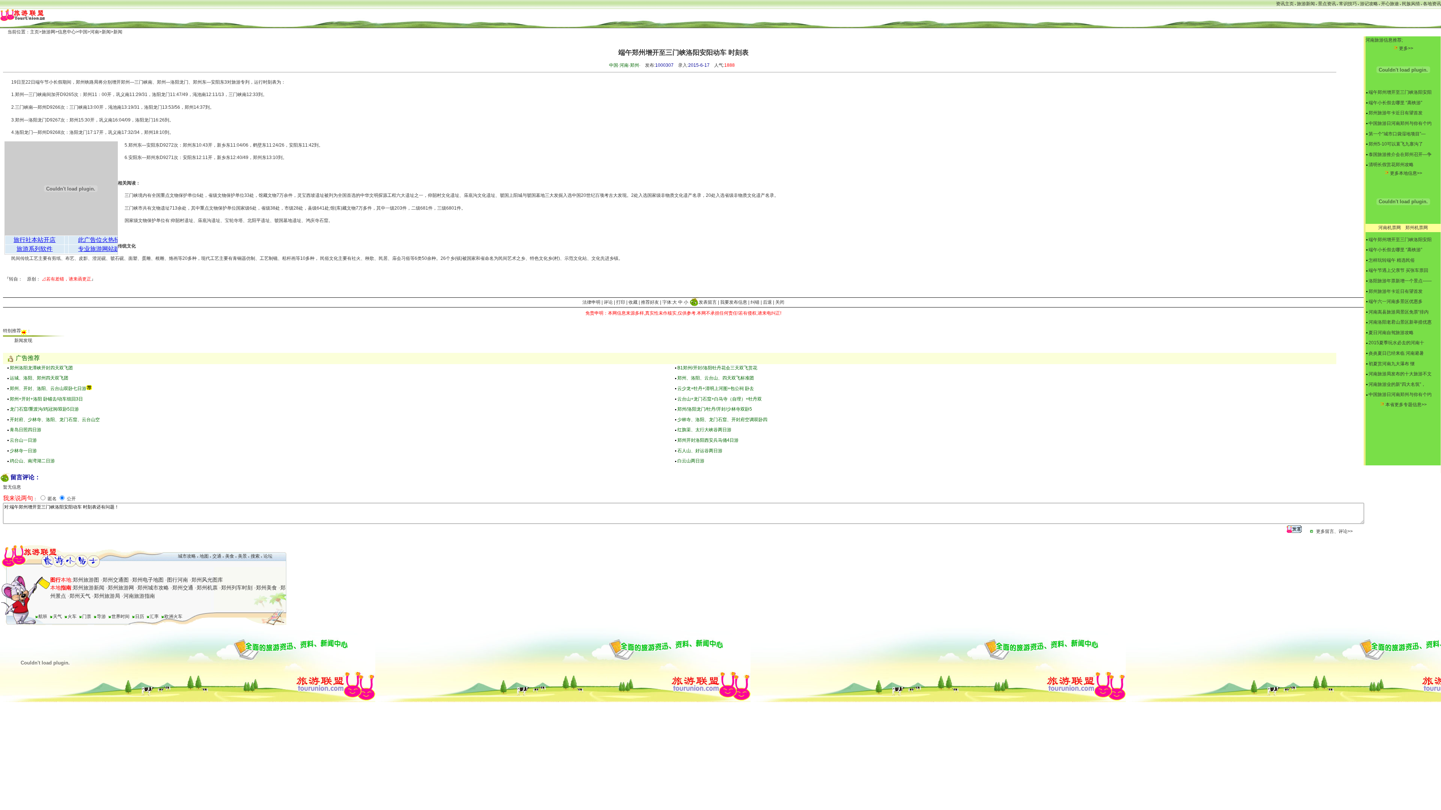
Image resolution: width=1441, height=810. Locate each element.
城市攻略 (187, 556)
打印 (620, 302)
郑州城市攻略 (153, 588)
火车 (72, 616)
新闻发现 (23, 340)
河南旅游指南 (139, 596)
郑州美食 (266, 588)
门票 (86, 616)
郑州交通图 (115, 580)
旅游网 (48, 31)
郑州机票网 (1416, 227)
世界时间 (120, 616)
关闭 (779, 302)
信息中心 (67, 31)
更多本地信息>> (1406, 173)
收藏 (633, 302)
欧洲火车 (173, 616)
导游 (101, 616)
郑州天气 (79, 596)
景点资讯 (1327, 3)
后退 (767, 302)
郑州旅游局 (107, 596)
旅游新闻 (1306, 3)
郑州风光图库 (207, 580)
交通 (216, 556)
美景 (242, 556)
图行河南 (177, 580)
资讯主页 (1285, 3)
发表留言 (708, 302)
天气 (57, 616)
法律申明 (591, 302)
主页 (34, 31)
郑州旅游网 (121, 588)
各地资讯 (1432, 3)
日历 (139, 616)
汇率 (154, 616)
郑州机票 (207, 588)
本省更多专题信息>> (1406, 404)
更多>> (1406, 48)
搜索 (255, 556)
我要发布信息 (733, 302)
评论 (608, 302)
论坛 (267, 556)
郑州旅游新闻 (88, 588)
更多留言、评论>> (1334, 531)
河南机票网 (1389, 227)
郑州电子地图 (148, 580)
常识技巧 (1348, 3)
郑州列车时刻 (237, 588)
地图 (204, 556)
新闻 (106, 31)
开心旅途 (1390, 3)
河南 (94, 31)
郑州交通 (182, 588)
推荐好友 (650, 302)
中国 (82, 31)
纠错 (755, 302)
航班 (42, 616)
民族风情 (1411, 3)
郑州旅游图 (86, 580)
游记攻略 (1369, 3)
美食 (229, 556)
